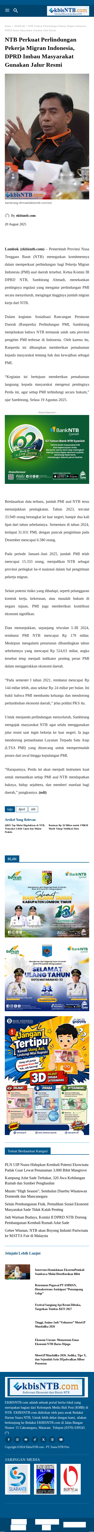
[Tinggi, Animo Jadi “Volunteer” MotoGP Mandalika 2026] (17, 1324)
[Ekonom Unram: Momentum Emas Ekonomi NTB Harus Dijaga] (17, 1342)
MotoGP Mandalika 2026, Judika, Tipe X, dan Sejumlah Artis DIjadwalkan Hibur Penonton (61, 1359)
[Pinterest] (32, 235)
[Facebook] (9, 235)
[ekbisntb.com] (8, 215)
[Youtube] (61, 1439)
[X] (21, 235)
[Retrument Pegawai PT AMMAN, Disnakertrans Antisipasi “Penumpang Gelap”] (17, 1289)
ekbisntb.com (26, 215)
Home (8, 26)
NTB (33, 809)
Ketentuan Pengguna (19, 1524)
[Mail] (26, 1439)
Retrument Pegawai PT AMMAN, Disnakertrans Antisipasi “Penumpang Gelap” (59, 1289)
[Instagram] (17, 1439)
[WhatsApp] (43, 235)
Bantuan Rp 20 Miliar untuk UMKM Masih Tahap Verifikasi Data (68, 827)
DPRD (22, 809)
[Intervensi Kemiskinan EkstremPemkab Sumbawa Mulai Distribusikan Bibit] (17, 1272)
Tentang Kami (74, 1524)
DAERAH (19, 26)
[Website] (52, 1439)
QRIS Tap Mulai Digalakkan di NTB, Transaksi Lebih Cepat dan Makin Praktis (25, 828)
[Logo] (68, 10)
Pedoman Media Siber (48, 1524)
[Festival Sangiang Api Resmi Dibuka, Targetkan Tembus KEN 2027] (17, 1307)
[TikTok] (35, 1439)
